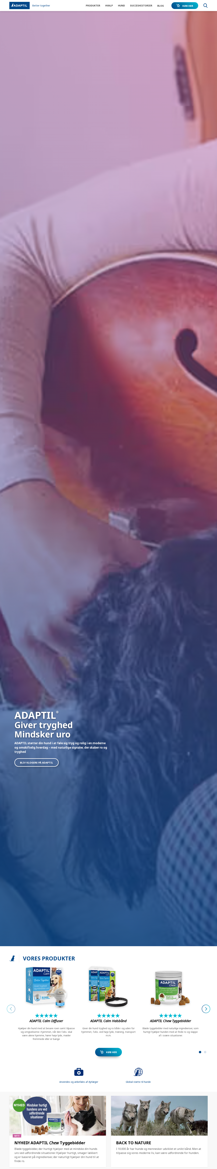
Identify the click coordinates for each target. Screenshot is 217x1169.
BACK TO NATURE (133, 1142)
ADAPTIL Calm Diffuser (46, 1021)
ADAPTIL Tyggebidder (170, 1021)
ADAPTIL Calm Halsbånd (108, 1021)
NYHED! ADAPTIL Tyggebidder (49, 1142)
